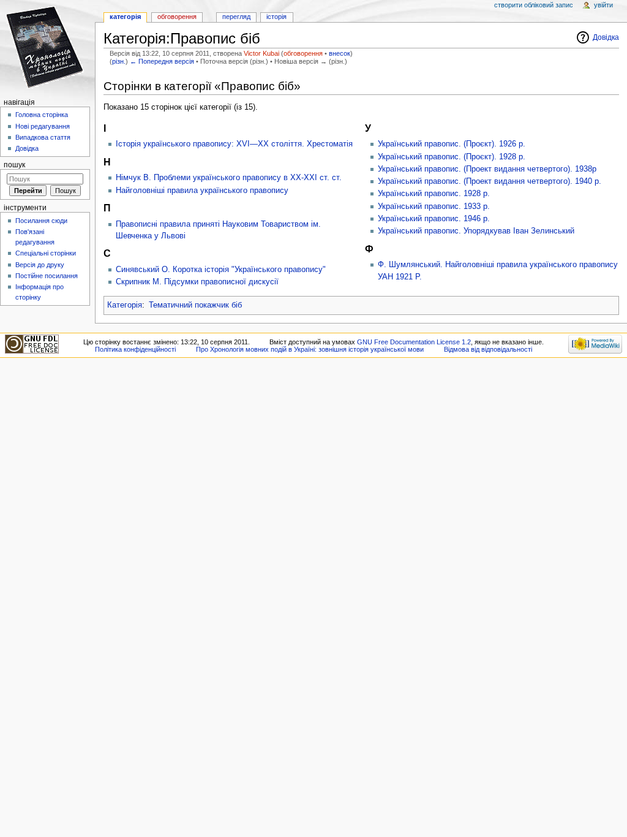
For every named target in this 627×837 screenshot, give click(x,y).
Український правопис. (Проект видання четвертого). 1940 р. (489, 181)
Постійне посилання (46, 275)
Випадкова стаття (42, 137)
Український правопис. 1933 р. (434, 206)
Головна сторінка (41, 114)
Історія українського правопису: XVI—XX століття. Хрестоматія (234, 144)
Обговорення (177, 16)
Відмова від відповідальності (488, 349)
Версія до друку (39, 264)
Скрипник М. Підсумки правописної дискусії (197, 282)
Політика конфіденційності (135, 349)
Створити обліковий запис (533, 5)
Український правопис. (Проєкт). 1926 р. (451, 144)
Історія (276, 16)
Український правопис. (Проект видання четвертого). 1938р (487, 169)
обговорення (303, 53)
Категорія (124, 305)
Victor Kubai (261, 53)
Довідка (606, 37)
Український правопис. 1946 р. (434, 218)
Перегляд (236, 16)
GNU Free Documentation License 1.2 (414, 342)
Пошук (14, 165)
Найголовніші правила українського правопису (202, 190)
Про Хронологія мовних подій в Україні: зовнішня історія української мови (310, 349)
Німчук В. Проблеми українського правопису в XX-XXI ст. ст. (229, 177)
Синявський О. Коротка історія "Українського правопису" (221, 269)
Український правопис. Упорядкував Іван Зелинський (476, 231)
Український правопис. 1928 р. (434, 193)
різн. (119, 61)
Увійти (603, 5)
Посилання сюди (41, 220)
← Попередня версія (162, 61)
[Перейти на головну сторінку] (47, 47)
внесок (339, 53)
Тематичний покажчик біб (195, 305)
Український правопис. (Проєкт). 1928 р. (451, 157)
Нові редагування (42, 126)
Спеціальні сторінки (45, 253)
